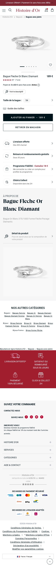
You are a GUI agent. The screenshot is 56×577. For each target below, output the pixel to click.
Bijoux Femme (16, 323)
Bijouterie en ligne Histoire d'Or (13, 349)
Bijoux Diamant (40, 323)
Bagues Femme (18, 313)
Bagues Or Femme (34, 316)
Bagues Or (31, 313)
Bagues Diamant (44, 313)
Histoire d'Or (7, 17)
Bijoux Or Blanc (43, 326)
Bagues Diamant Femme (15, 316)
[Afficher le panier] (52, 10)
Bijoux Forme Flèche (34, 330)
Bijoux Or (28, 323)
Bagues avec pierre (33, 17)
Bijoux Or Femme (28, 326)
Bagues (19, 17)
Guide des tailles (15, 108)
